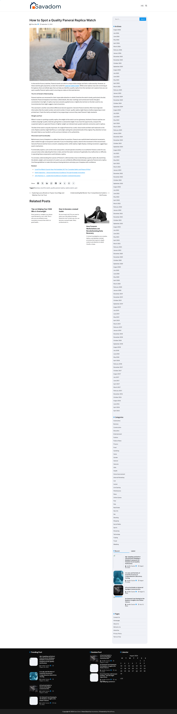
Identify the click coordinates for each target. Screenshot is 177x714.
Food (114, 447)
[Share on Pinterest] (56, 183)
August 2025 (117, 70)
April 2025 (116, 83)
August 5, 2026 (44, 692)
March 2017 (116, 387)
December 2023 (118, 136)
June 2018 (116, 354)
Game (115, 454)
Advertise (116, 630)
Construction (117, 427)
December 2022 (118, 173)
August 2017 (117, 374)
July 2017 (116, 377)
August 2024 (117, 110)
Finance (115, 444)
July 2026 (116, 33)
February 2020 (117, 287)
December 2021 (118, 213)
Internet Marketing (118, 477)
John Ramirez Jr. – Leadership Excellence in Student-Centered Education (57, 175)
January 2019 (117, 330)
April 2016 (116, 407)
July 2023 (116, 153)
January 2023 (117, 170)
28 (137, 671)
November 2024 (118, 100)
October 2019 (117, 300)
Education (116, 430)
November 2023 (118, 140)
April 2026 (116, 43)
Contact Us (116, 617)
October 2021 (117, 220)
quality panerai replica (58, 188)
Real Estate (116, 507)
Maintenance (117, 491)
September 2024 (118, 106)
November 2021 (118, 217)
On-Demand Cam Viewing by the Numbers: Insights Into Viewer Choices (134, 600)
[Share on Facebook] (38, 183)
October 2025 (117, 63)
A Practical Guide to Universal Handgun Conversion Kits (134, 588)
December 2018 (118, 334)
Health (115, 471)
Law (114, 481)
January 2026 (117, 53)
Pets (114, 504)
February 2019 (117, 327)
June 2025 (116, 76)
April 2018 (116, 360)
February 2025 (117, 90)
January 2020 (117, 290)
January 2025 (117, 93)
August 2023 (117, 150)
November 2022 (118, 177)
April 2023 (116, 163)
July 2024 (116, 113)
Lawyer (115, 484)
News (115, 494)
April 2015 (116, 410)
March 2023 (116, 167)
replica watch (69, 188)
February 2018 (117, 364)
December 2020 (118, 253)
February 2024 (117, 130)
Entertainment (117, 434)
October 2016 (117, 397)
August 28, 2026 (44, 667)
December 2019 (118, 293)
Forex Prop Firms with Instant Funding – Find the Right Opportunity (108, 666)
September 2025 (118, 66)
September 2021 (118, 223)
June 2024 (116, 116)
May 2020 (116, 277)
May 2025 (116, 80)
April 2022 (116, 200)
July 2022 (116, 190)
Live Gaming (116, 487)
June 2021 (116, 233)
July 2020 (116, 270)
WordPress (110, 711)
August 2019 (117, 307)
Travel (115, 541)
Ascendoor (94, 711)
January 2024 (117, 133)
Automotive (116, 420)
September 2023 (118, 146)
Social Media (117, 524)
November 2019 (118, 297)
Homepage (116, 620)
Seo (114, 514)
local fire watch (45, 188)
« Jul (121, 678)
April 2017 (116, 384)
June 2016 (116, 404)
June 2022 (116, 193)
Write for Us (117, 627)
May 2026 (116, 40)
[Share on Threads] (69, 183)
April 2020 (116, 280)
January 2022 (117, 210)
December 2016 (118, 394)
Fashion (115, 437)
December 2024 (118, 96)
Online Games (117, 497)
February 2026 (117, 50)
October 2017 (117, 370)
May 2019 (116, 317)
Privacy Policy (117, 633)
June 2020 (116, 273)
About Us (116, 624)
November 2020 (118, 257)
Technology (116, 534)
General (115, 461)
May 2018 (116, 357)
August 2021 (117, 227)
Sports (115, 527)
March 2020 (116, 283)
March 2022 (116, 203)
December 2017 (118, 367)
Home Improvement (119, 474)
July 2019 (116, 310)
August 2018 (117, 347)
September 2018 (118, 344)
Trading (115, 537)
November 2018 (118, 337)
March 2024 (116, 126)
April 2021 (116, 240)
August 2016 (117, 400)
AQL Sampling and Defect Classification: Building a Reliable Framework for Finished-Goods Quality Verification (132, 560)
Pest (114, 501)
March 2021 (116, 243)
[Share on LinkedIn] (47, 183)
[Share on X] (42, 183)
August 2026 (117, 30)
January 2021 (117, 250)
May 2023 (116, 160)
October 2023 (117, 143)
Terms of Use (117, 637)
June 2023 (116, 157)
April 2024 (116, 123)
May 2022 (116, 197)
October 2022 (117, 180)
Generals (116, 464)
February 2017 (117, 390)
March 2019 (116, 324)
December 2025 (118, 56)
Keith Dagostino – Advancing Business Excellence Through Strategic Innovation (60, 172)
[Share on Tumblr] (64, 183)
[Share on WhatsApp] (51, 183)
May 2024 (116, 120)
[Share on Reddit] (60, 183)
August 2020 (117, 267)
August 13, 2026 (44, 680)
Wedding (116, 544)
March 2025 (116, 86)
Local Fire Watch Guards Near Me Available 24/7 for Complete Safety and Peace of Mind (62, 169)
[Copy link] (73, 183)
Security (115, 511)
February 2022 (117, 207)
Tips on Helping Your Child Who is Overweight (41, 210)
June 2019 (116, 314)
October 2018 (117, 340)
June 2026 (116, 36)
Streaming (116, 531)
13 (133, 666)
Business (37, 188)
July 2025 (116, 73)
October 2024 (117, 103)
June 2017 (116, 380)
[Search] (146, 5)
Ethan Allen (34, 24)
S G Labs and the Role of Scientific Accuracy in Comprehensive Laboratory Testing (133, 575)
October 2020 (117, 260)
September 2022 (118, 183)
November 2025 (118, 60)
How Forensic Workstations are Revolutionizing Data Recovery (94, 229)
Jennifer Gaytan (131, 566)
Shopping (116, 521)
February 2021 (117, 247)
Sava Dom (77, 711)
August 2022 (117, 187)
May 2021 (116, 237)
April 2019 (116, 320)
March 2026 (116, 46)
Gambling (116, 450)
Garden (115, 457)
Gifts (114, 467)
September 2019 (118, 304)
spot (75, 188)
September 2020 (118, 263)
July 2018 (116, 350)
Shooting (116, 517)
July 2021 (116, 230)
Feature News (117, 440)
